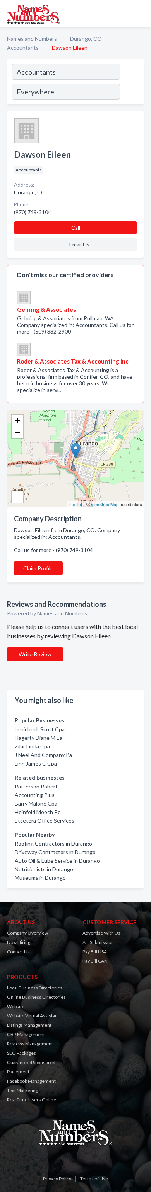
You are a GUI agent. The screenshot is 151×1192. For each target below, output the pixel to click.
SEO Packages (21, 1053)
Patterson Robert (36, 786)
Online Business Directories (36, 997)
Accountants (23, 47)
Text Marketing (22, 1090)
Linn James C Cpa (36, 763)
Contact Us (18, 951)
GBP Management (26, 1034)
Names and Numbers (32, 38)
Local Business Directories (34, 988)
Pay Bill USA (94, 951)
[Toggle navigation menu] (140, 13)
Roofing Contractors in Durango (53, 843)
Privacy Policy (57, 1179)
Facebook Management (31, 1081)
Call (75, 227)
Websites (17, 1006)
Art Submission (98, 942)
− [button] (17, 432)
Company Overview (27, 933)
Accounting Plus (35, 795)
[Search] (131, 82)
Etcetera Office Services (44, 820)
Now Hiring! (19, 942)
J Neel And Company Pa (43, 755)
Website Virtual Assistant (33, 1016)
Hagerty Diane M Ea (38, 737)
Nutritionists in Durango (44, 869)
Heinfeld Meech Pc (37, 812)
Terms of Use (94, 1179)
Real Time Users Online (31, 1100)
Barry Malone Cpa (36, 803)
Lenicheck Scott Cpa (40, 729)
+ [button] (17, 420)
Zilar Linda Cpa (32, 746)
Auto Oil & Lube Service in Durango (57, 860)
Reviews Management (30, 1044)
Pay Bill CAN (95, 961)
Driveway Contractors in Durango (55, 852)
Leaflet (75, 504)
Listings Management (29, 1025)
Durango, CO (86, 38)
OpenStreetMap (103, 504)
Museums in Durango (40, 877)
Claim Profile (38, 568)
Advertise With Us (101, 933)
